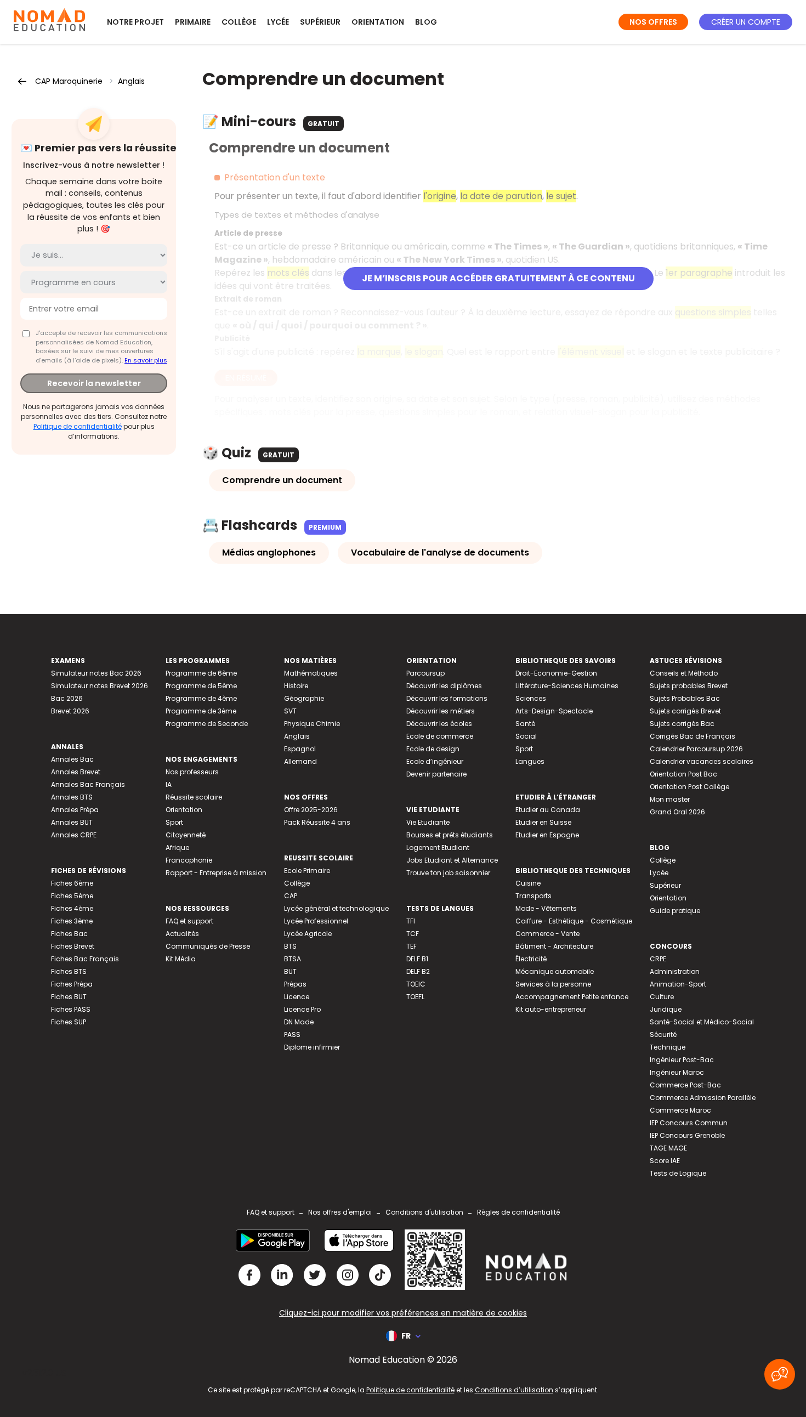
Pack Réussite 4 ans (317, 822)
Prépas (295, 984)
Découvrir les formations (446, 698)
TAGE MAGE (668, 1148)
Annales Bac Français (88, 784)
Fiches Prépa (72, 984)
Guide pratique (675, 910)
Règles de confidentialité (518, 1212)
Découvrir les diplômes (444, 685)
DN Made (299, 1022)
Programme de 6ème (201, 673)
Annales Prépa (75, 809)
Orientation (377, 21)
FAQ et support (189, 921)
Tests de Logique (678, 1173)
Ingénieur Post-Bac (682, 1059)
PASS (292, 1034)
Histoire (296, 685)
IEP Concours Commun (689, 1122)
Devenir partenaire (436, 774)
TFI (410, 921)
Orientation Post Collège (689, 786)
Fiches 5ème (72, 895)
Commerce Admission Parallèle (703, 1097)
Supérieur (320, 21)
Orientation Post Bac (683, 774)
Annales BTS (72, 797)
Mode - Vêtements (546, 908)
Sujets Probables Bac (685, 698)
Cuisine (528, 883)
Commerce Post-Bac (685, 1085)
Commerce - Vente (547, 933)
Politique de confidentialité (77, 426)
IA (169, 784)
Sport (174, 822)
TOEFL (415, 996)
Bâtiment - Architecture (554, 946)
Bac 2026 (67, 698)
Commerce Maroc (680, 1110)
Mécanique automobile (554, 971)
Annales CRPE (74, 835)
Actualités (182, 933)
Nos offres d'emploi (340, 1212)
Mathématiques (311, 673)
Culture (662, 996)
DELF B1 (417, 958)
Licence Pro (302, 1009)
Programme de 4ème (201, 698)
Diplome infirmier (312, 1047)
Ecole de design (432, 748)
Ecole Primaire (307, 870)
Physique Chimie (312, 723)
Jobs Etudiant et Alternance (452, 860)
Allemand (300, 761)
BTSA (292, 958)
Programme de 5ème (201, 685)
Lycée (278, 21)
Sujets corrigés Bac (682, 723)
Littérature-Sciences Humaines (566, 685)
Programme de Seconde (207, 723)
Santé (525, 723)
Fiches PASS (70, 1009)
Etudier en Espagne (547, 835)
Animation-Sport (678, 984)
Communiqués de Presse (208, 946)
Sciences (530, 698)
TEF (411, 946)
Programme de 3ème (201, 711)
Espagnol (300, 748)
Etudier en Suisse (543, 822)
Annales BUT (72, 822)
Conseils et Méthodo (684, 673)
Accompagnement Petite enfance (571, 996)
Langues (529, 761)
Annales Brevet (75, 771)
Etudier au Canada (547, 809)
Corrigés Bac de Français (692, 736)
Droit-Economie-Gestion (556, 673)
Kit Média (181, 958)
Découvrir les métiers (440, 711)
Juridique (666, 1009)
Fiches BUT (69, 996)
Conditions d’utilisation (514, 1390)
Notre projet (135, 21)
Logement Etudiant (437, 847)
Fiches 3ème (72, 921)
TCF (412, 933)
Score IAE (665, 1160)
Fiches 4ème (72, 908)
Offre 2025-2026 (311, 809)
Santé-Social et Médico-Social (702, 1022)
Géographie (304, 698)
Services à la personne (553, 984)
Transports (533, 895)
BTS (290, 946)
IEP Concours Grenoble (687, 1135)
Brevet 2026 (70, 711)
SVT (290, 711)
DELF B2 (418, 971)
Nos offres (653, 21)
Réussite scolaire (194, 797)
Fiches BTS (69, 971)
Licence (296, 996)
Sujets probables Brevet (689, 685)
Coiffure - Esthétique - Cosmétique (573, 921)
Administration (675, 971)
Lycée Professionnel (316, 921)
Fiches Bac (69, 933)
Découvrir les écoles (439, 723)
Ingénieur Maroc (677, 1072)
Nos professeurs (192, 771)
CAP (290, 895)
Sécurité (663, 1034)
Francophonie (189, 860)
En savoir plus (145, 360)
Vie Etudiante (428, 822)
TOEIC (415, 984)
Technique (667, 1047)
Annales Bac (72, 759)
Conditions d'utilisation (424, 1212)
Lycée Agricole (308, 933)
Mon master (670, 799)
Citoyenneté (186, 835)
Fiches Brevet (72, 946)
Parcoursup (425, 673)
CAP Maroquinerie (69, 81)
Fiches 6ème (72, 883)
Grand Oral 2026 (677, 812)
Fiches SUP (68, 1022)
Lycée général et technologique (336, 908)
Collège (239, 21)
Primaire (193, 21)
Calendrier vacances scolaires (701, 761)
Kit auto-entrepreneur (550, 1009)
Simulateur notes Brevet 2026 (99, 685)
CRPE (658, 958)
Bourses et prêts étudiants (449, 835)
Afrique (177, 847)
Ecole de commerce (439, 736)
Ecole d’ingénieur (434, 761)
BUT (290, 971)
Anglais (131, 81)
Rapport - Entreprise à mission (216, 872)
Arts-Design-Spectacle (554, 711)
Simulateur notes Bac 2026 (96, 673)
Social (526, 736)
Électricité (531, 958)
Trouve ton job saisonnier (448, 872)
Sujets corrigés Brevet (685, 711)
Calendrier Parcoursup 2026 (696, 748)
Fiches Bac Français (85, 958)
